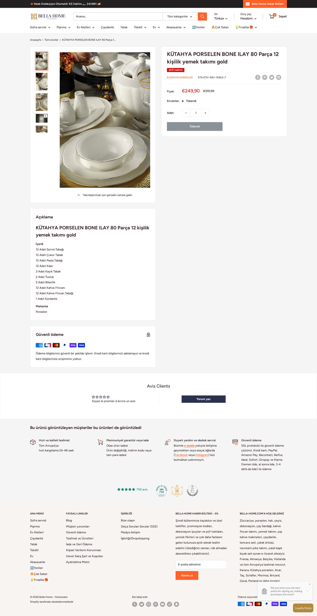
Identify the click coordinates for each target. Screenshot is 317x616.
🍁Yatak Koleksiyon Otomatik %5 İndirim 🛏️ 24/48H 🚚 (65, 4)
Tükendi (195, 126)
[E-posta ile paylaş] (278, 77)
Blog (69, 520)
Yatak (123, 27)
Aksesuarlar (174, 27)
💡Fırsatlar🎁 (244, 27)
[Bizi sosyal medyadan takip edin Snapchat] (176, 604)
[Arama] (202, 16)
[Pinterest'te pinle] (264, 77)
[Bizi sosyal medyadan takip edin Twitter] (141, 604)
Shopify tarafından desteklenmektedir (51, 601)
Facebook (181, 455)
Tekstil (138, 27)
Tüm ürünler (51, 39)
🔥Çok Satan (220, 27)
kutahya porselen (180, 77)
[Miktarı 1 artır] (205, 113)
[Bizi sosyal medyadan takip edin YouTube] (162, 604)
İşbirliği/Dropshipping (135, 538)
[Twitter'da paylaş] (271, 77)
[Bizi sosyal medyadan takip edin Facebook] (134, 604)
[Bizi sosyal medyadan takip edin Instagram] (148, 604)
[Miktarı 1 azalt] (186, 113)
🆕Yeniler (198, 27)
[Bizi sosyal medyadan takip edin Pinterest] (155, 604)
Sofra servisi (38, 27)
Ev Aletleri (83, 27)
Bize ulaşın (128, 520)
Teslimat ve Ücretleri (79, 538)
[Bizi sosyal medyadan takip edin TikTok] (169, 604)
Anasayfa (35, 39)
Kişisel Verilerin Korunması (83, 550)
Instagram (201, 455)
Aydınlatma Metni (78, 562)
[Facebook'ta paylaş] (257, 77)
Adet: (170, 113)
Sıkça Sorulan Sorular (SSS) (139, 526)
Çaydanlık (107, 27)
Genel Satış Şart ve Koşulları (84, 556)
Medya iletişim (130, 532)
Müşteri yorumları (78, 526)
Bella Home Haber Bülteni (268, 4)
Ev (154, 27)
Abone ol (187, 575)
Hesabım (247, 18)
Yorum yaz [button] (203, 399)
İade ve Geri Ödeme (79, 544)
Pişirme (61, 27)
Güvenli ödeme (76, 532)
